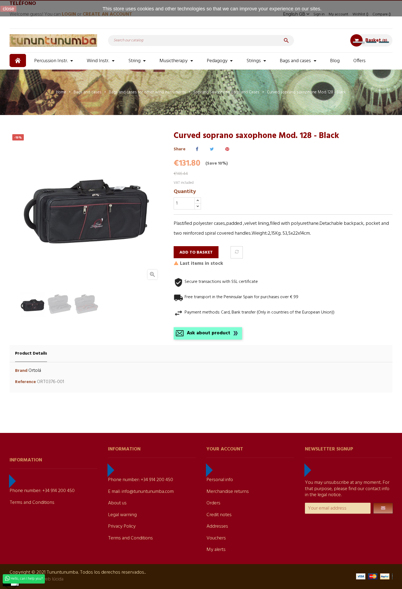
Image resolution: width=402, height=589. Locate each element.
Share (197, 149)
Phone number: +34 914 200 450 (42, 491)
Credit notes (219, 515)
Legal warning (122, 515)
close (8, 9)
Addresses (217, 526)
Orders (213, 503)
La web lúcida (49, 579)
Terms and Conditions (32, 503)
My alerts (216, 550)
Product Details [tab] (31, 353)
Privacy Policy (122, 526)
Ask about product (208, 333)
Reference (25, 382)
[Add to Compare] (237, 252)
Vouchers (216, 538)
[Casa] (18, 60)
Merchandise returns (227, 492)
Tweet (212, 149)
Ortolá (34, 371)
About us (117, 503)
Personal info (219, 480)
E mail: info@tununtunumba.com (141, 492)
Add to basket (196, 252)
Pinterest (227, 149)
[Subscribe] (383, 508)
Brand (21, 371)
